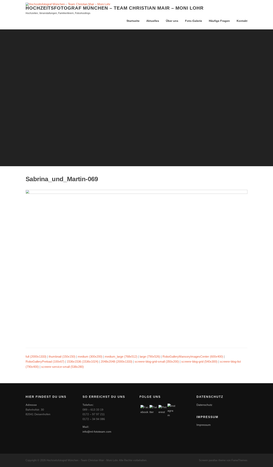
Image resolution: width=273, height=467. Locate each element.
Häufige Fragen (219, 20)
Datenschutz (204, 404)
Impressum (203, 424)
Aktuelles (152, 20)
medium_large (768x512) (121, 356)
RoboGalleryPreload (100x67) (45, 361)
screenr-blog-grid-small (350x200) (157, 361)
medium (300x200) (90, 356)
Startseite (133, 20)
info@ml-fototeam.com (97, 431)
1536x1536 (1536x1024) (82, 361)
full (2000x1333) (36, 356)
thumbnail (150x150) (62, 356)
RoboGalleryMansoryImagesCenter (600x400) (192, 356)
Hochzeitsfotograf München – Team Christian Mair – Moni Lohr (115, 8)
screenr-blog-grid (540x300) (199, 361)
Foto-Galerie (193, 20)
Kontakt (242, 20)
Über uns (172, 20)
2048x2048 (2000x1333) (116, 361)
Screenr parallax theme (212, 460)
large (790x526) (150, 356)
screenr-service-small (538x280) (62, 366)
